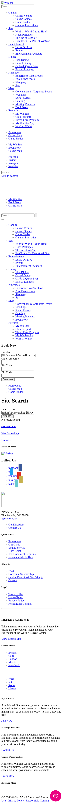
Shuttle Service (16, 547)
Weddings (20, 94)
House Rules (15, 597)
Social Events (22, 97)
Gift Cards (14, 544)
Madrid (12, 662)
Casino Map (15, 135)
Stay (10, 28)
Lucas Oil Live (23, 47)
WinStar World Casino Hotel (31, 31)
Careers (12, 580)
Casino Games (23, 18)
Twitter (12, 159)
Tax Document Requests (22, 554)
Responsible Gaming (19, 603)
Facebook (13, 156)
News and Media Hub (20, 557)
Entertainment (16, 44)
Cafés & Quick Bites (26, 66)
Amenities (14, 72)
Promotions (14, 132)
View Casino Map (11, 638)
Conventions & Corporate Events (33, 91)
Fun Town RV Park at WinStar (32, 40)
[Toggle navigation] (2, 219)
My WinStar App (24, 123)
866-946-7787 (9, 518)
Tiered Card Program (27, 119)
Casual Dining (23, 63)
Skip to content (9, 175)
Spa (17, 85)
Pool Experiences (25, 78)
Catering (20, 100)
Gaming (12, 12)
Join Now (6, 720)
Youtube (13, 166)
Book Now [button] (8, 379)
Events (19, 50)
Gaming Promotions (26, 25)
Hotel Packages (24, 34)
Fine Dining (22, 59)
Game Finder (22, 22)
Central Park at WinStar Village (25, 577)
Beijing (12, 652)
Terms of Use (15, 594)
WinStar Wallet (23, 126)
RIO (10, 682)
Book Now (21, 107)
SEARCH (7, 416)
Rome (11, 685)
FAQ (11, 570)
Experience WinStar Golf (29, 75)
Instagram (13, 163)
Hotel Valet (14, 550)
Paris (11, 678)
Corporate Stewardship (21, 574)
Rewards (13, 110)
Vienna (12, 688)
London (12, 658)
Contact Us (14, 527)
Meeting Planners (25, 104)
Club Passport (23, 116)
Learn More (8, 775)
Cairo (11, 655)
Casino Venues (23, 15)
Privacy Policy (16, 600)
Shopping (20, 82)
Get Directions (16, 524)
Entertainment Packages (28, 53)
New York (14, 665)
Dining (12, 56)
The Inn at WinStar (25, 37)
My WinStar (22, 113)
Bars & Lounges (24, 69)
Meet (11, 88)
